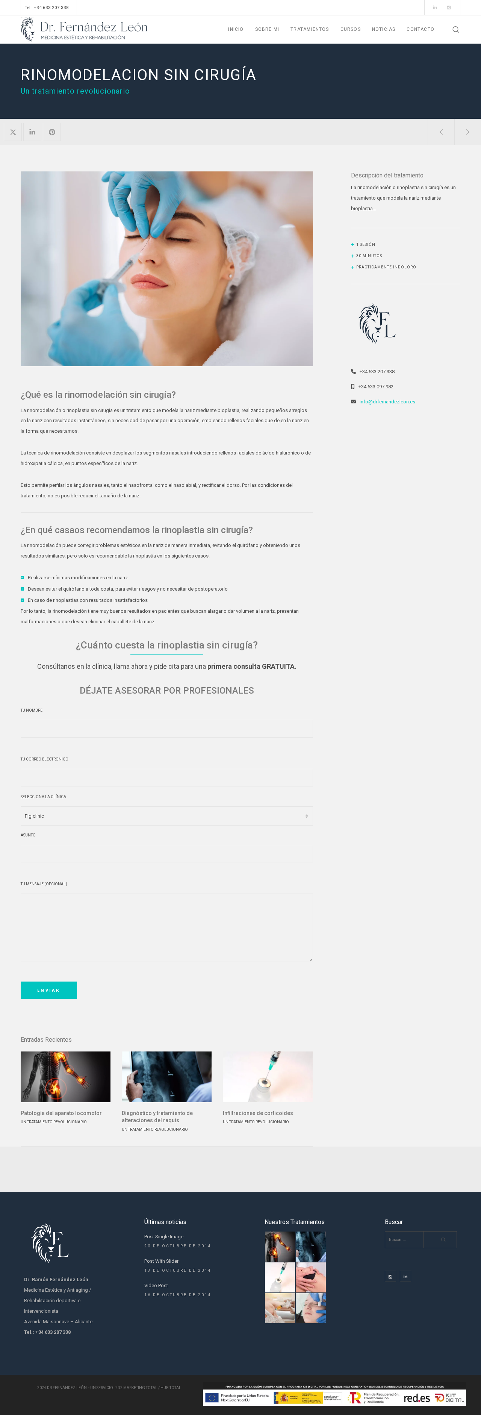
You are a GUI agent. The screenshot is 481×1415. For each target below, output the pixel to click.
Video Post (156, 1285)
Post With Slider (161, 1261)
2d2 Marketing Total (136, 1388)
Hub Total (170, 1388)
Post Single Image (163, 1236)
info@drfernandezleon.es (387, 402)
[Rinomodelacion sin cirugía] (13, 132)
